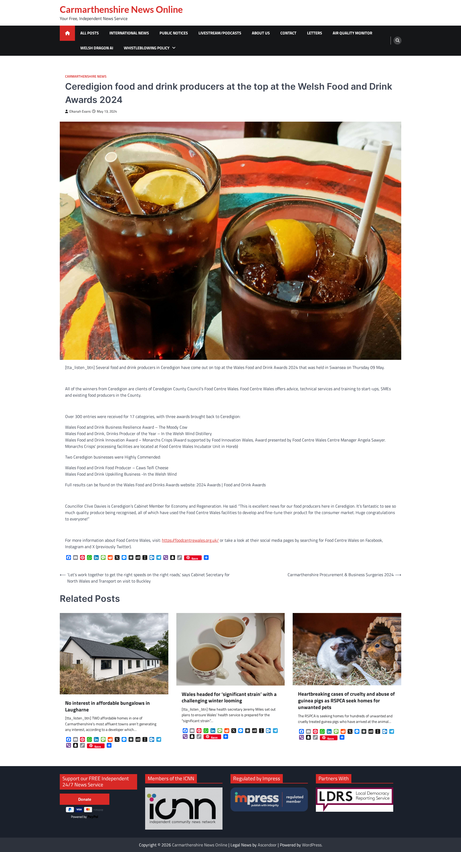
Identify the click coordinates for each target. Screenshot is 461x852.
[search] (398, 41)
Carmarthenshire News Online (121, 9)
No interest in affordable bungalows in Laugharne (107, 706)
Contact (288, 33)
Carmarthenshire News (85, 76)
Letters (314, 33)
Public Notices (174, 33)
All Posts (89, 33)
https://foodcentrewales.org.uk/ (190, 540)
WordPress (311, 845)
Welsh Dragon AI (96, 48)
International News (129, 33)
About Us (261, 33)
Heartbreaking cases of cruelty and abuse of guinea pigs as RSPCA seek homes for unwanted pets (346, 700)
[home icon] (67, 33)
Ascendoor (267, 845)
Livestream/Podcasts (219, 33)
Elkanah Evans (80, 111)
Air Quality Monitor (352, 33)
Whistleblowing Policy (146, 48)
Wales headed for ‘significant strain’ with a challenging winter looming (229, 697)
